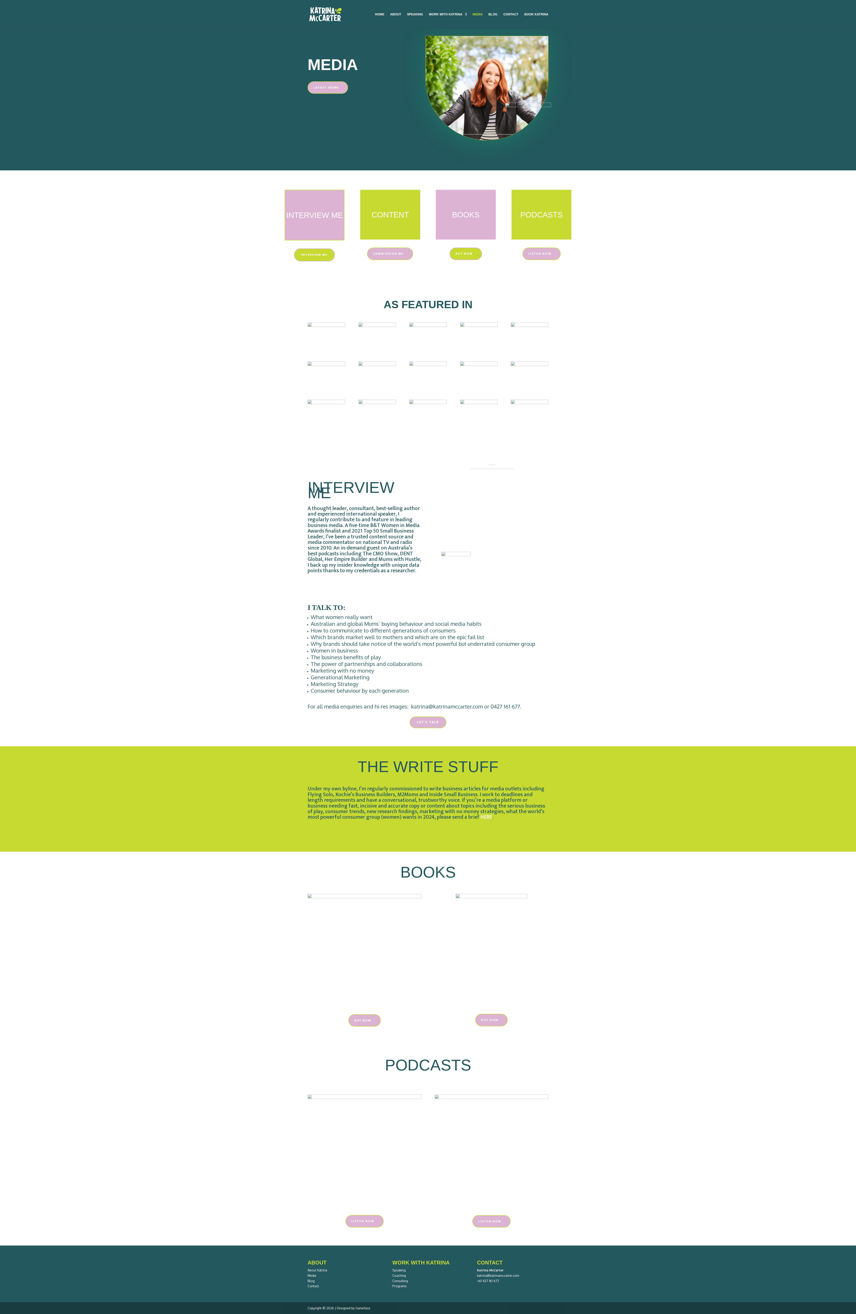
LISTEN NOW (539, 253)
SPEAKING (415, 14)
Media (312, 1275)
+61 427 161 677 (488, 1281)
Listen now (362, 1221)
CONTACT (511, 14)
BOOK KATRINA (536, 14)
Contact (313, 1286)
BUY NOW (464, 253)
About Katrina (317, 1270)
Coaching (399, 1275)
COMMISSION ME (388, 253)
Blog (311, 1281)
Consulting (400, 1281)
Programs (399, 1286)
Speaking (399, 1270)
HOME (379, 14)
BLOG (493, 14)
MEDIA (478, 14)
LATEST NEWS (326, 87)
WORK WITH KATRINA (445, 14)
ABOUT (395, 14)
